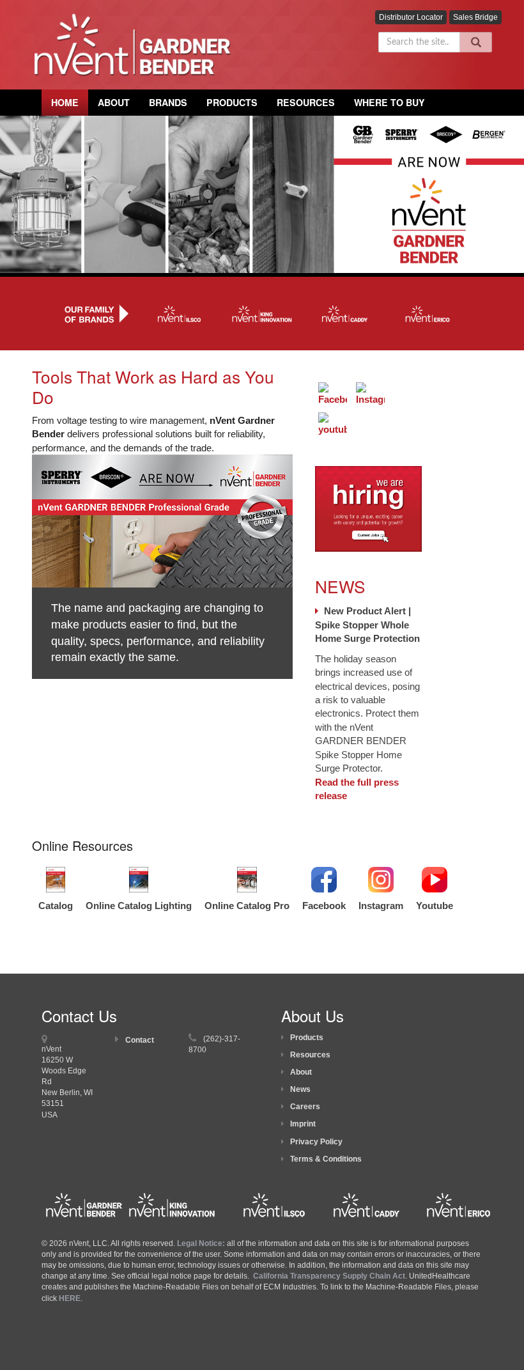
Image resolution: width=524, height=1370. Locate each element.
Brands (168, 102)
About (301, 1072)
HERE (70, 1298)
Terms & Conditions (326, 1159)
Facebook (324, 905)
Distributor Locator (411, 17)
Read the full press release (357, 789)
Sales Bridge (475, 17)
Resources (306, 102)
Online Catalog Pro (246, 905)
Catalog (55, 905)
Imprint (303, 1123)
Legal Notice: (202, 1243)
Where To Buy (389, 102)
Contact (139, 1040)
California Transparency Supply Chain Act (329, 1276)
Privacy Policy (316, 1141)
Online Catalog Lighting (139, 905)
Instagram (380, 905)
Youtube (434, 905)
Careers (305, 1106)
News (300, 1089)
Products (232, 102)
